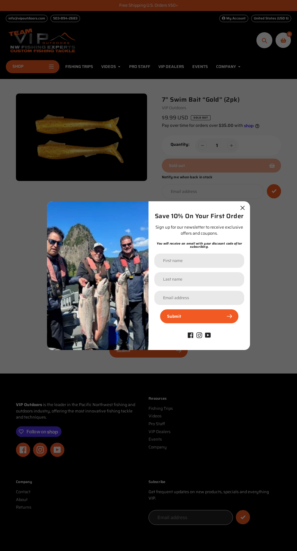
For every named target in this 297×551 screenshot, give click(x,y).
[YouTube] (208, 335)
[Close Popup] (242, 207)
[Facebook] (190, 335)
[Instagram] (199, 335)
